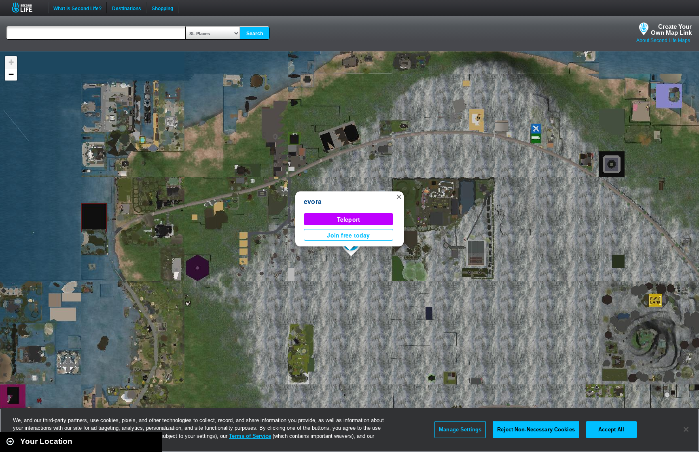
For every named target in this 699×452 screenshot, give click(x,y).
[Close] (686, 429)
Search (254, 33)
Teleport (348, 219)
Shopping (162, 8)
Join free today (348, 235)
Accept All (611, 430)
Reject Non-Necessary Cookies (536, 430)
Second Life (26, 7)
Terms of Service (250, 436)
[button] (399, 196)
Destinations (126, 8)
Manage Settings (460, 430)
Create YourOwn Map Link (671, 29)
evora (313, 201)
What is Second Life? (77, 8)
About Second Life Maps (663, 40)
